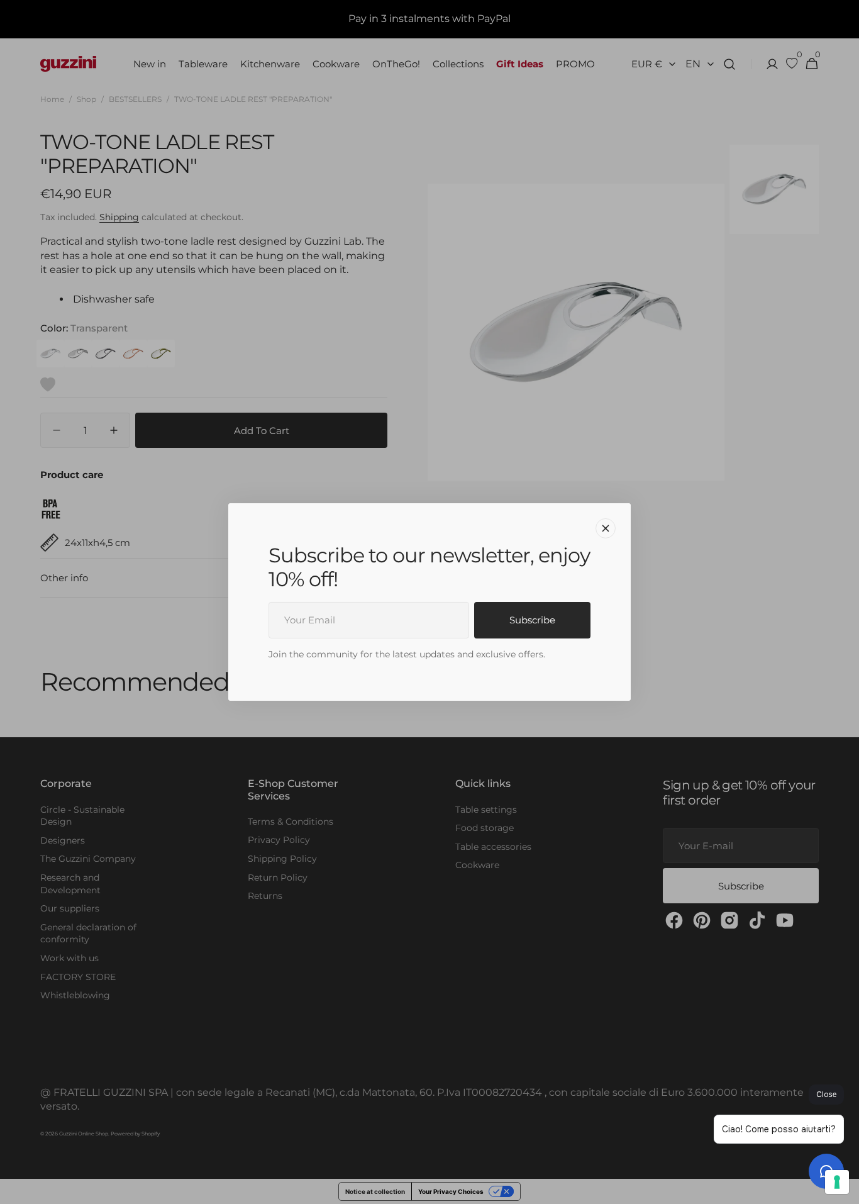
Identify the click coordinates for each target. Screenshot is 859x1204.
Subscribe (532, 620)
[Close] (606, 528)
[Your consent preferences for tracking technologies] (837, 1182)
